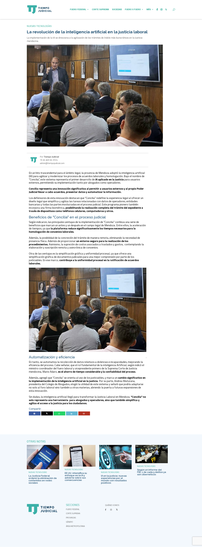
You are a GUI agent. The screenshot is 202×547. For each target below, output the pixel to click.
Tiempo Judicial (51, 156)
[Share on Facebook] (35, 413)
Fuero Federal (78, 9)
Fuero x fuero (133, 9)
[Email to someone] (84, 413)
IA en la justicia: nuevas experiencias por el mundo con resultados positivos (114, 479)
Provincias (71, 517)
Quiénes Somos (112, 505)
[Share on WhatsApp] (59, 413)
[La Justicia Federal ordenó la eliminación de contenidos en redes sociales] (43, 468)
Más (148, 9)
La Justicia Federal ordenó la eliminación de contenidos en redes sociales (43, 479)
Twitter (47, 413)
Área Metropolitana (75, 526)
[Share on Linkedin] (72, 413)
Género (69, 521)
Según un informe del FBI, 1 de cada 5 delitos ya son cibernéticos (151, 472)
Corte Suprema (100, 9)
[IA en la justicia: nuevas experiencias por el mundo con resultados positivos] (115, 468)
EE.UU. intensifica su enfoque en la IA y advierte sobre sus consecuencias (76, 476)
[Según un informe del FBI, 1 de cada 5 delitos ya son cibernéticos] (151, 462)
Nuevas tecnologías (39, 26)
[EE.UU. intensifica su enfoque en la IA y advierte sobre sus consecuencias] (79, 465)
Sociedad (117, 9)
